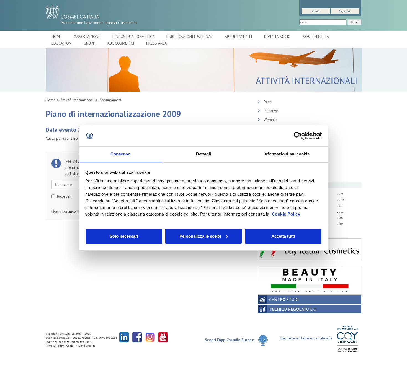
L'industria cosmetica (133, 36)
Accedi (316, 11)
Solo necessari (124, 236)
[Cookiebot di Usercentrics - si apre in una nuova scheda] (298, 136)
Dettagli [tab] (203, 154)
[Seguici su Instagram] (150, 337)
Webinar (270, 119)
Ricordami (65, 196)
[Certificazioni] (347, 338)
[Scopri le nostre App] (265, 340)
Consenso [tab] (120, 154)
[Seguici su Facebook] (137, 337)
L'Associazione (87, 36)
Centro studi (284, 299)
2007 (340, 218)
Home (56, 36)
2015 (340, 206)
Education (62, 43)
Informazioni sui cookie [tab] (286, 154)
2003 (340, 224)
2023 (340, 194)
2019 (340, 200)
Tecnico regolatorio (292, 309)
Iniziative (271, 110)
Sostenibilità (316, 36)
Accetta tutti (283, 236)
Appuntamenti (239, 36)
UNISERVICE (67, 334)
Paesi (268, 101)
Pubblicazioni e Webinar (190, 36)
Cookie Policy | (76, 346)
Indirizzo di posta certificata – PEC (69, 342)
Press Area (156, 43)
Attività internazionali (77, 99)
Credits (90, 346)
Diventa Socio (278, 36)
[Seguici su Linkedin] (124, 337)
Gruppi (90, 43)
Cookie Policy (286, 214)
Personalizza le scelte (200, 236)
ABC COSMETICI (121, 43)
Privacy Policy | (56, 346)
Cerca (354, 22)
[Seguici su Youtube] (163, 337)
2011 (340, 212)
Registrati (345, 11)
